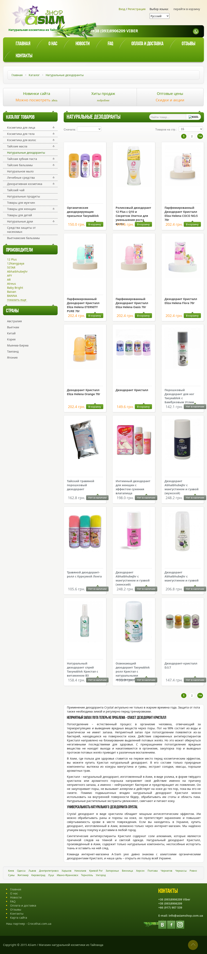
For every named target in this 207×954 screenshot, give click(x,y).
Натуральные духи (20, 221)
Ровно (193, 870)
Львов (32, 870)
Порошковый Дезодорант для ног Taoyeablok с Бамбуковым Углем (179, 396)
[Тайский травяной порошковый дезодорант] (85, 459)
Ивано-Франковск (67, 875)
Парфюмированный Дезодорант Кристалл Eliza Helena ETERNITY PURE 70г (83, 305)
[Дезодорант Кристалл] (134, 368)
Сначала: (70, 129)
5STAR (11, 267)
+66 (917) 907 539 (170, 907)
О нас (53, 44)
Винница (127, 870)
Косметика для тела (21, 134)
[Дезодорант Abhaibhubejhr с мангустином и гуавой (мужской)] (183, 459)
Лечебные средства (21, 177)
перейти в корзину (186, 9)
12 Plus (12, 259)
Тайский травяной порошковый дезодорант (80, 485)
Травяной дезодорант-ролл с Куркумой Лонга (84, 574)
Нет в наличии (195, 406)
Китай (11, 333)
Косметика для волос (21, 140)
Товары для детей (19, 215)
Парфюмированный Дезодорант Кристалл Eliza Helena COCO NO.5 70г (181, 214)
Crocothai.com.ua (39, 924)
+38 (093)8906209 (170, 903)
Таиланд (13, 351)
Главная (23, 44)
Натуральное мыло (20, 171)
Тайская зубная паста (22, 159)
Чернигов (166, 870)
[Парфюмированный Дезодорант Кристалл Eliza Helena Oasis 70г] (134, 277)
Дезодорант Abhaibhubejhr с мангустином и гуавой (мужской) (182, 487)
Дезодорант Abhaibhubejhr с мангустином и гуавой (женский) (133, 578)
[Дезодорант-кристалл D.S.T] (183, 641)
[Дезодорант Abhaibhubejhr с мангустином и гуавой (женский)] (134, 550)
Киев (11, 870)
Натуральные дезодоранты (26, 152)
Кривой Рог (96, 870)
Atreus (11, 283)
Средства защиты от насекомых (21, 230)
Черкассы (181, 870)
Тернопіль (87, 875)
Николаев (80, 870)
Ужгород (101, 875)
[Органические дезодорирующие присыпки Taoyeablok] (85, 185)
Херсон (140, 870)
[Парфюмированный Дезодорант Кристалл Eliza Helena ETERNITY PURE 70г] (85, 277)
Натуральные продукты (23, 196)
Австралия (14, 321)
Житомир (23, 875)
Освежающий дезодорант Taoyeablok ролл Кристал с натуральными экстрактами (133, 671)
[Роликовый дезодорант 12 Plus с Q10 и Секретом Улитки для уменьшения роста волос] (134, 185)
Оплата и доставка (147, 44)
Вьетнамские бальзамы (23, 238)
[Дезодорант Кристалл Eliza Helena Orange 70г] (85, 368)
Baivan (11, 292)
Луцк (51, 875)
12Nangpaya (15, 263)
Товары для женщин (21, 209)
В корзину (94, 224)
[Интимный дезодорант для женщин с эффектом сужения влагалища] (134, 460)
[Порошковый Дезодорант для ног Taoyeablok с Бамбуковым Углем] (183, 368)
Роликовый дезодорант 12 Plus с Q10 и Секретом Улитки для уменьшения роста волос (133, 216)
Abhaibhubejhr (17, 271)
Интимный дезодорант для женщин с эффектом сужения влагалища (133, 487)
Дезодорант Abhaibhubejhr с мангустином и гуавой (182, 576)
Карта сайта (18, 917)
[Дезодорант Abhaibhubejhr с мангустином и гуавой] (183, 551)
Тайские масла (17, 146)
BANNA (12, 296)
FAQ (13, 901)
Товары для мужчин (21, 203)
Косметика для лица (21, 127)
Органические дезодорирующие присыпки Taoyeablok (83, 212)
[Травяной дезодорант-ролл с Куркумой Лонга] (85, 551)
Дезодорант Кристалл (132, 390)
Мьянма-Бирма (18, 345)
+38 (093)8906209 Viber (115, 31)
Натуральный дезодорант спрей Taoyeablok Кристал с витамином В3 (82, 669)
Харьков (66, 870)
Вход (122, 9)
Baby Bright (15, 288)
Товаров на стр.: (166, 129)
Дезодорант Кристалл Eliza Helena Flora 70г (181, 301)
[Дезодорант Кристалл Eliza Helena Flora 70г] (183, 277)
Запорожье (112, 870)
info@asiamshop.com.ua (186, 915)
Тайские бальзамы (20, 165)
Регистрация (137, 9)
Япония (12, 357)
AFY (9, 275)
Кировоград (38, 875)
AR (9, 279)
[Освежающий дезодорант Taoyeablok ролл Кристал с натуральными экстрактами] (134, 641)
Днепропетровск (49, 870)
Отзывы (188, 44)
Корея (11, 339)
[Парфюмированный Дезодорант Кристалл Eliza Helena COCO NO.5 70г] (183, 185)
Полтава (153, 870)
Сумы (11, 875)
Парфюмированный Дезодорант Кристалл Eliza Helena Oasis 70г (132, 303)
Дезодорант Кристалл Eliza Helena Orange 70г (83, 392)
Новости (83, 44)
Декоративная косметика (24, 184)
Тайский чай (15, 190)
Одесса (21, 870)
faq (110, 44)
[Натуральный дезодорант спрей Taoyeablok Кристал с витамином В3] (85, 641)
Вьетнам (13, 327)
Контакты (24, 56)
